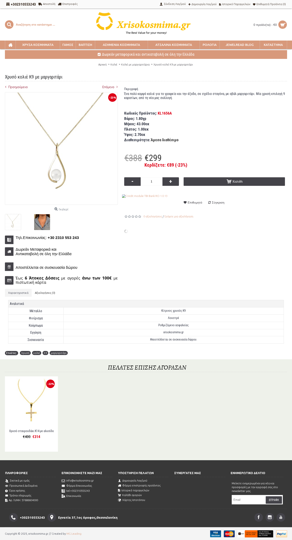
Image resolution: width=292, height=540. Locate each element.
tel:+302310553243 (78, 490)
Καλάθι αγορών (132, 494)
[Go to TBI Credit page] (144, 195)
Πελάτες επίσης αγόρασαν (147, 368)
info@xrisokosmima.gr (80, 480)
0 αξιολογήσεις (152, 216)
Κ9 (45, 352)
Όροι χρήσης (17, 490)
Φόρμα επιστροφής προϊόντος (141, 485)
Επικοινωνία (73, 496)
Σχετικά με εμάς (19, 480)
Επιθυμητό (195, 202)
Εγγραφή (274, 500)
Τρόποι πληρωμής (20, 495)
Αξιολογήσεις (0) (45, 292)
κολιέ (36, 352)
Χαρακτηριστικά (18, 292)
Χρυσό (25, 352)
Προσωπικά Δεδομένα (23, 485)
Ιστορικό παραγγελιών (135, 490)
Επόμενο (108, 87)
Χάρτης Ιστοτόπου (133, 499)
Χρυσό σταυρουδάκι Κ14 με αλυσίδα (31, 431)
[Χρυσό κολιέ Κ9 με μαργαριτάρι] (14, 220)
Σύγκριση (218, 202)
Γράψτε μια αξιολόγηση (178, 216)
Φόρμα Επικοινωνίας (79, 485)
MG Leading (73, 533)
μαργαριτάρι (58, 352)
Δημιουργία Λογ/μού (134, 480)
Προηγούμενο (18, 87)
